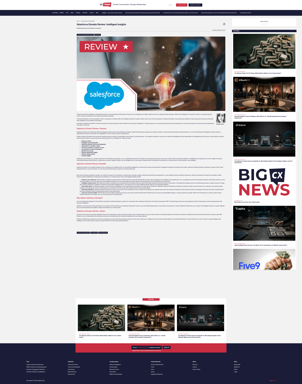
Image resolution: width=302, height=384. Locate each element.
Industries (85, 12)
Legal (235, 372)
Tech (67, 12)
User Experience (103, 232)
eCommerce (71, 369)
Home (78, 21)
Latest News (55, 12)
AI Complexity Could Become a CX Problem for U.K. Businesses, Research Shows (219, 12)
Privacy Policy (196, 369)
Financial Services (73, 364)
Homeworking (113, 367)
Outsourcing (71, 374)
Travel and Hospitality (74, 367)
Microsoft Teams (114, 369)
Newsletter (181, 5)
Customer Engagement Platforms (35, 369)
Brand (235, 369)
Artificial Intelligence (83, 232)
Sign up (166, 347)
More (97, 12)
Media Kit (236, 367)
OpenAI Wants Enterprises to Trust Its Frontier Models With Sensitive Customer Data (181, 12)
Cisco (152, 369)
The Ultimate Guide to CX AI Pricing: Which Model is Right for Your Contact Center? (143, 12)
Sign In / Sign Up (195, 5)
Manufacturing (72, 372)
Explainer (97, 34)
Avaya (152, 372)
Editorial (62, 12)
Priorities (78, 12)
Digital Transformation (115, 374)
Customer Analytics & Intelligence (35, 372)
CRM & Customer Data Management (36, 367)
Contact (195, 367)
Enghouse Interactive (157, 374)
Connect (92, 12)
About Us (195, 364)
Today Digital (37, 380)
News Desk (237, 364)
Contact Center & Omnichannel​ (85, 34)
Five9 (152, 367)
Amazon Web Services (157, 364)
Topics (72, 12)
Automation (94, 232)
